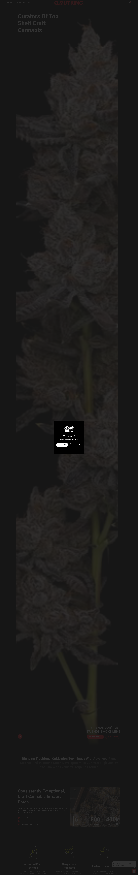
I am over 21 (62, 445)
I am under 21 (76, 445)
